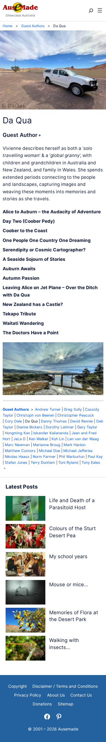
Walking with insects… (64, 643)
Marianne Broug (46, 445)
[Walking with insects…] (25, 649)
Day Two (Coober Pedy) (29, 221)
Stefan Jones (16, 462)
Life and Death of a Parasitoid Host (72, 503)
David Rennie (81, 421)
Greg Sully (73, 409)
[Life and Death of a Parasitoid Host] (25, 509)
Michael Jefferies (78, 450)
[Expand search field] (90, 11)
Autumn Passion (21, 278)
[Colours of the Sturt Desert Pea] (25, 537)
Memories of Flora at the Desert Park (73, 616)
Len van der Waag (83, 439)
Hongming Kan (17, 433)
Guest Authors (16, 409)
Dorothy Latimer (60, 427)
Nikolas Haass (17, 456)
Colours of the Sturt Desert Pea (72, 531)
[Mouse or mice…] (25, 593)
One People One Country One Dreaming (47, 240)
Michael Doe (49, 450)
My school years (68, 556)
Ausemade (68, 729)
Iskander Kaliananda (50, 433)
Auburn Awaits (19, 268)
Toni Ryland (68, 462)
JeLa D (20, 439)
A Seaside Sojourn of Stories (34, 259)
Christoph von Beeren (35, 415)
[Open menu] (99, 10)
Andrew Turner (48, 409)
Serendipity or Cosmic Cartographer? (44, 250)
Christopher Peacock (75, 415)
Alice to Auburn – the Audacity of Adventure (52, 211)
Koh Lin (58, 439)
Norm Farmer (44, 456)
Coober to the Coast (25, 230)
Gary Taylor (87, 427)
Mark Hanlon (74, 445)
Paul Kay (95, 456)
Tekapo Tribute (19, 314)
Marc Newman (17, 445)
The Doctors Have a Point (31, 332)
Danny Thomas (54, 421)
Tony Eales (91, 462)
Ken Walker (38, 439)
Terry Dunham (43, 462)
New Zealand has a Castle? (33, 304)
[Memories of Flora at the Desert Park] (25, 621)
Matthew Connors (20, 450)
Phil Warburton (72, 456)
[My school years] (25, 565)
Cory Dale (13, 421)
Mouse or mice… (68, 584)
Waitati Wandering (23, 323)
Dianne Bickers (29, 427)
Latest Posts (22, 487)
